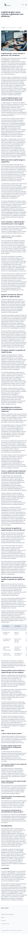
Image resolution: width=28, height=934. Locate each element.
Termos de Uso (5, 923)
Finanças (3, 27)
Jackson (20, 27)
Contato (3, 920)
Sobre (2, 917)
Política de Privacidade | (7, 914)
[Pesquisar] (23, 5)
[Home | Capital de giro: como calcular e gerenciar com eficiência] (7, 4)
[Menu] (26, 5)
